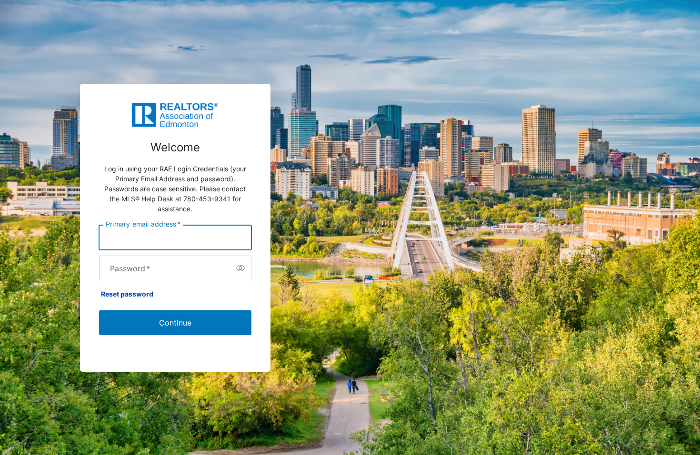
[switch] (240, 268)
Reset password (127, 294)
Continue (175, 322)
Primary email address (143, 224)
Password (130, 268)
